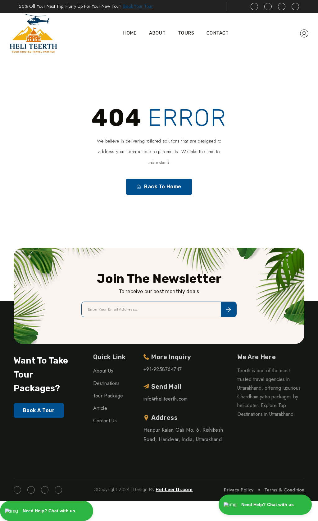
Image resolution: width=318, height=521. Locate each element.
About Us (103, 370)
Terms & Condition (284, 489)
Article (100, 408)
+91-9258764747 (162, 369)
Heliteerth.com (174, 489)
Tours (186, 33)
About (157, 33)
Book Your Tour (138, 6)
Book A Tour (39, 410)
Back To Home (162, 187)
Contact (218, 33)
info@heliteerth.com (165, 398)
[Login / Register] (304, 33)
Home (130, 33)
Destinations (106, 383)
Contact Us (105, 420)
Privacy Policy (238, 489)
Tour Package (108, 395)
